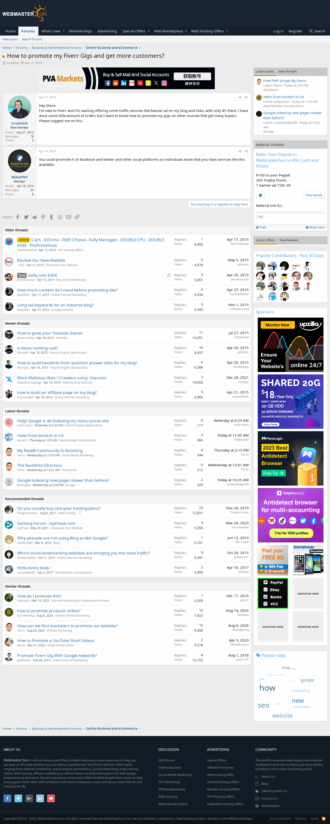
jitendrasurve (26, 280)
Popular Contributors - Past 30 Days (290, 255)
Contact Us (269, 798)
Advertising (107, 31)
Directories (69, 470)
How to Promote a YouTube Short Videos (55, 640)
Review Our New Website (41, 260)
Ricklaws (243, 615)
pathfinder (24, 660)
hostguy (243, 382)
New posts (10, 39)
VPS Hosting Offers (70, 250)
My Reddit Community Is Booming (50, 450)
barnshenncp (26, 615)
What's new (50, 31)
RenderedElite (26, 558)
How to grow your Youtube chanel (49, 333)
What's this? (316, 227)
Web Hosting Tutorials (77, 382)
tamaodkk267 (26, 572)
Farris (21, 455)
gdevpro (243, 264)
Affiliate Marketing (59, 630)
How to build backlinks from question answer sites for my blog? (77, 362)
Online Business (169, 767)
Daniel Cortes (239, 512)
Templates (270, 90)
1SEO (20, 265)
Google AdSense (62, 310)
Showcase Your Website (62, 265)
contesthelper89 (238, 484)
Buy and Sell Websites (71, 280)
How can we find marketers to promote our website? (67, 625)
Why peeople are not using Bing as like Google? (62, 538)
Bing (56, 543)
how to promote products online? (48, 610)
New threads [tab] (288, 71)
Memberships (80, 31)
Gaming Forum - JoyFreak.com (46, 523)
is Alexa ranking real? (37, 348)
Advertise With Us (274, 791)
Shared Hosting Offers (223, 782)
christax (243, 572)
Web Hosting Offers (207, 31)
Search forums (32, 39)
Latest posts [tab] (265, 71)
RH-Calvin (242, 542)
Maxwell (22, 352)
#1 (246, 97)
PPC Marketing (169, 782)
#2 (246, 151)
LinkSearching (239, 309)
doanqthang (241, 630)
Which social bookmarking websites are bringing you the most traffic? (83, 553)
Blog (264, 783)
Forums (28, 31)
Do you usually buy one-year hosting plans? (58, 508)
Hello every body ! (34, 567)
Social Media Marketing (77, 455)
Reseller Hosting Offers (223, 789)
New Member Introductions (77, 440)
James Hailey (26, 338)
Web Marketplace (168, 31)
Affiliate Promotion (220, 767)
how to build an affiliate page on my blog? (57, 392)
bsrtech (22, 440)
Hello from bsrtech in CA (40, 435)
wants (21, 645)
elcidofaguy (241, 367)
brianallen (24, 485)
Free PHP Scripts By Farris (284, 80)
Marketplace (270, 805)
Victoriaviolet (240, 527)
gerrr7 (244, 600)
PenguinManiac (27, 513)
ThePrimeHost (26, 250)
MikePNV (19, 177)
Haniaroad (242, 337)
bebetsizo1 (241, 557)
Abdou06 (23, 600)
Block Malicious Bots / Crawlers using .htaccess (61, 377)
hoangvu (23, 367)
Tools (262, 227)
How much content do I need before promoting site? (67, 290)
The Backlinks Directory (39, 465)
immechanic (240, 396)
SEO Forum (166, 760)
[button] (63, 31)
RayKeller (23, 295)
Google (70, 485)
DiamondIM (25, 397)
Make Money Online (60, 645)
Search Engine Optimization (68, 352)
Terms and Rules (280, 819)
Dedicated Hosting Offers (225, 804)
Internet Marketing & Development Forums (80, 600)
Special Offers (133, 31)
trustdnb (12, 63)
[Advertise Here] (308, 593)
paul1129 (242, 659)
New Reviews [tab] (289, 240)
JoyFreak (23, 528)
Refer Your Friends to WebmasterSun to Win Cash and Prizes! (287, 160)
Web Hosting (66, 513)
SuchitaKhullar (239, 294)
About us (301, 819)
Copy (260, 216)
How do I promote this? (39, 596)
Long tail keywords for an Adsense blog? (55, 305)
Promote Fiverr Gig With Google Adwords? (57, 655)
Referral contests (270, 144)
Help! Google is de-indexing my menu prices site (63, 420)
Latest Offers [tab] (265, 240)
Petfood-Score (239, 644)
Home (10, 31)
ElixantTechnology (29, 382)
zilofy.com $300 (42, 275)
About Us (268, 776)
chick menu (24, 425)
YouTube (61, 338)
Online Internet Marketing (68, 295)
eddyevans (241, 440)
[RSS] (323, 818)
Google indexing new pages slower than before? (63, 480)
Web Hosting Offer (220, 775)
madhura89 (25, 543)
